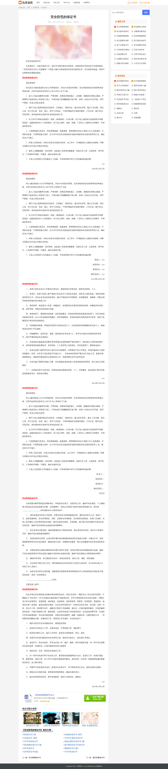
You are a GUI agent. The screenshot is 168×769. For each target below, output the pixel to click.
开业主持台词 (139, 50)
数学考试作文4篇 (123, 90)
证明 (135, 113)
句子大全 (66, 2)
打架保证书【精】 (30, 738)
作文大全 (56, 2)
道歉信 (119, 108)
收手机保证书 (28, 748)
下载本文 (76, 22)
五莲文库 (79, 766)
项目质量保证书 (99, 757)
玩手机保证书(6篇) (30, 752)
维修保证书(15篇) (71, 748)
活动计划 (120, 113)
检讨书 (119, 118)
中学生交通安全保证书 (73, 738)
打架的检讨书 (122, 54)
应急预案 (137, 118)
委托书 (136, 108)
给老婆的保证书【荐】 (73, 734)
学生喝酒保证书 (35, 757)
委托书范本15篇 (140, 85)
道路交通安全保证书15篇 (74, 741)
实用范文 (87, 2)
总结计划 (46, 2)
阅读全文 (69, 22)
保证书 (44, 7)
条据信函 (76, 2)
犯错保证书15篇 (29, 734)
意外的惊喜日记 (123, 104)
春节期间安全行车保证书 (74, 745)
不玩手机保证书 (70, 752)
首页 (38, 2)
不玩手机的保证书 (30, 741)
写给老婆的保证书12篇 (32, 745)
